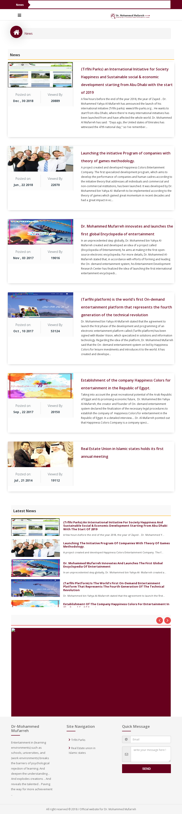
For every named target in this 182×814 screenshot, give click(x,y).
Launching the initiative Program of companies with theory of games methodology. (116, 544)
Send (146, 768)
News (28, 33)
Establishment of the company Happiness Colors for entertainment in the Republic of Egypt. (116, 605)
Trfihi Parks (78, 740)
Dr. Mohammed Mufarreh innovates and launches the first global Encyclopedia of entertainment (113, 564)
